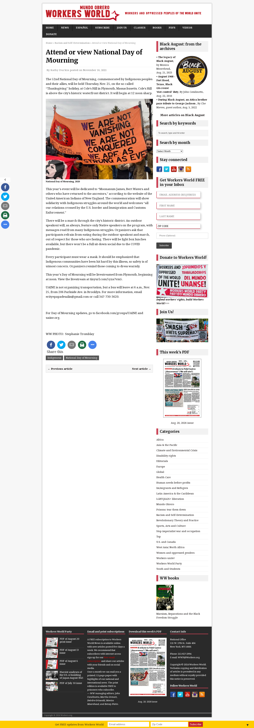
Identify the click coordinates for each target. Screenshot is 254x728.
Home (50, 27)
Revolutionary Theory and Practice (177, 520)
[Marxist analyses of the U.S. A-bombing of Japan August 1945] (52, 678)
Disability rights (166, 455)
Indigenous (54, 357)
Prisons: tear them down (171, 509)
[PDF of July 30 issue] (52, 689)
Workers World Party (169, 563)
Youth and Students (168, 568)
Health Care (163, 477)
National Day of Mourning (81, 357)
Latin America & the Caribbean (175, 493)
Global (160, 472)
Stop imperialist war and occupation (178, 531)
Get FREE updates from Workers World (79, 724)
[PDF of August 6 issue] (52, 667)
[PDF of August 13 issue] (52, 656)
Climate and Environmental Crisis (176, 450)
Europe (160, 466)
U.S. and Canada (166, 541)
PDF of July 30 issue (71, 683)
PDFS (172, 27)
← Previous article (60, 368)
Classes (139, 27)
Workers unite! (165, 558)
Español (82, 27)
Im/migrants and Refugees (172, 488)
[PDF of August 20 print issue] (52, 644)
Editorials (162, 461)
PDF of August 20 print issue (69, 640)
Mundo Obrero (165, 504)
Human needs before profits (173, 482)
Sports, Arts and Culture (171, 525)
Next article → (141, 368)
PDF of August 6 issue (69, 662)
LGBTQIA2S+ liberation (170, 498)
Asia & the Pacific (166, 445)
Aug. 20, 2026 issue (182, 422)
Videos (187, 27)
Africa (160, 439)
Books (157, 27)
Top (158, 536)
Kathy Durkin (59, 70)
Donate (51, 34)
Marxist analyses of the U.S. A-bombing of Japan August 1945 (71, 675)
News (65, 27)
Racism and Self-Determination (175, 515)
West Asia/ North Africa (170, 547)
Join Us (122, 27)
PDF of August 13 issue (69, 651)
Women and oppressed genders (175, 552)
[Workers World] (127, 13)
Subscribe (102, 27)
